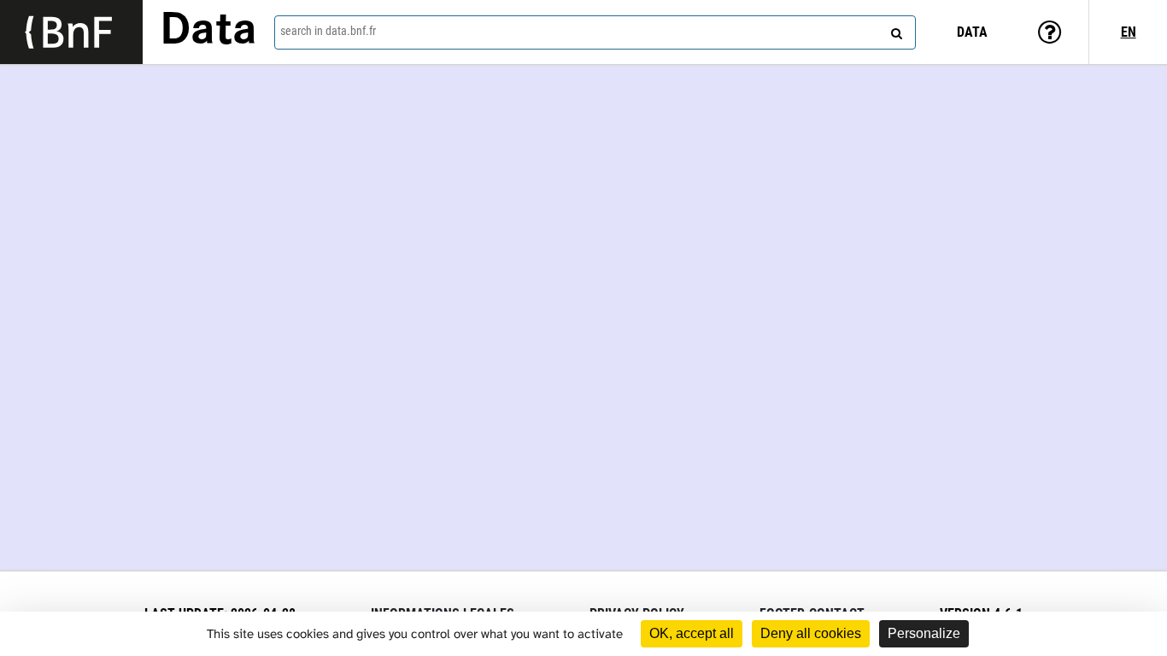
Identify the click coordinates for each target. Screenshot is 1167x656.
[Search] (894, 29)
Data (208, 32)
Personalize (924, 633)
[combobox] (595, 32)
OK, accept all (691, 633)
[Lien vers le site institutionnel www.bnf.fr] (71, 32)
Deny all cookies (810, 633)
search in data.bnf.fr (328, 31)
